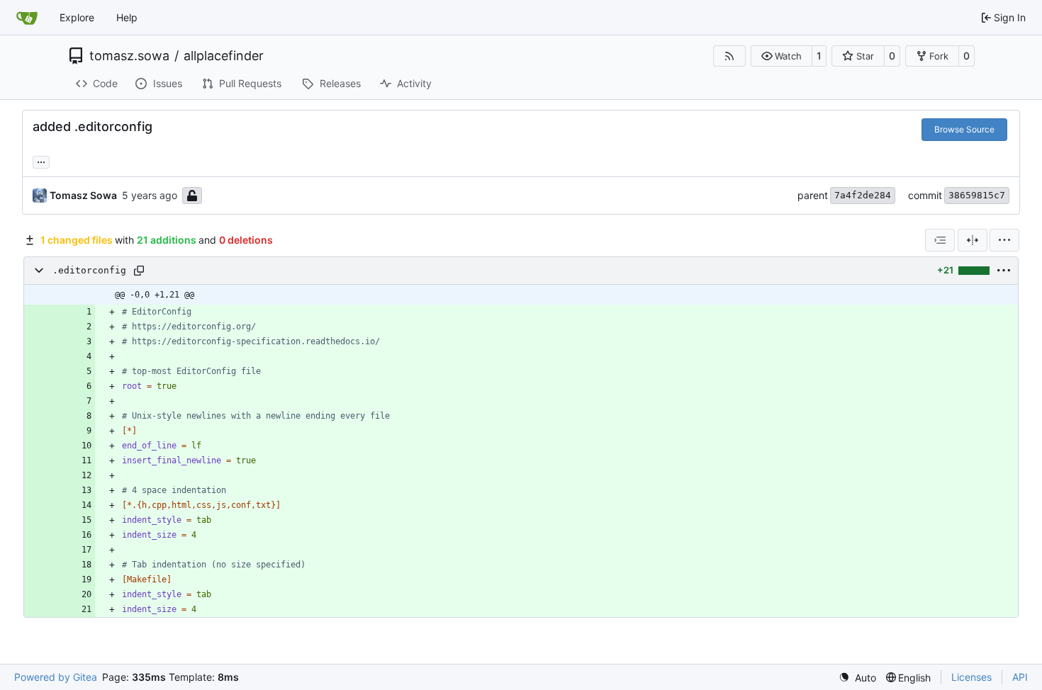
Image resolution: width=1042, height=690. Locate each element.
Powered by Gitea (55, 677)
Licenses (971, 677)
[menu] (1004, 240)
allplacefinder (224, 56)
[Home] (27, 17)
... (41, 160)
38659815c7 (976, 195)
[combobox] (940, 240)
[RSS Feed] (729, 56)
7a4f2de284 (862, 195)
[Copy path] (139, 271)
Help (127, 17)
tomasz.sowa (129, 56)
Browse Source (964, 129)
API (1020, 677)
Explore (77, 17)
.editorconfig (89, 270)
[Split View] (972, 240)
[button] (781, 56)
